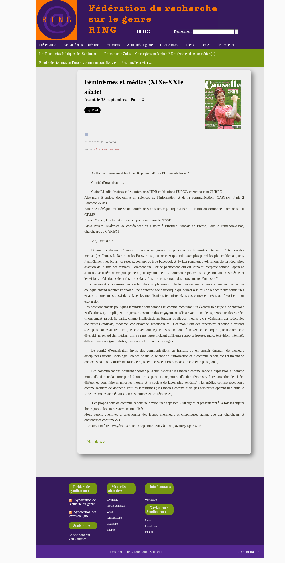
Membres (113, 45)
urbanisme (112, 523)
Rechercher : (183, 31)
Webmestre (151, 499)
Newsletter (225, 45)
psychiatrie (112, 499)
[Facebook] (86, 135)
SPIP (160, 552)
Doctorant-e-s (169, 45)
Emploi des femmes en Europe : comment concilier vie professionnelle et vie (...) (95, 62)
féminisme (114, 149)
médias (97, 149)
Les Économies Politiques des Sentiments (68, 54)
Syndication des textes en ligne (82, 514)
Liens (190, 45)
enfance (111, 529)
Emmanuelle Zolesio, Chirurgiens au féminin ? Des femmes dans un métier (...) (159, 54)
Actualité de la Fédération (81, 45)
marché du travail (116, 505)
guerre (110, 511)
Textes (205, 45)
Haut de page (96, 441)
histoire (105, 149)
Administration (248, 552)
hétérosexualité (114, 517)
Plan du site (151, 526)
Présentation (47, 45)
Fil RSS (149, 532)
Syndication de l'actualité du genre (82, 502)
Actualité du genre (140, 45)
